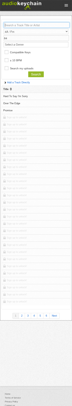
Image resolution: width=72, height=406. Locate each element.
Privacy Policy (11, 401)
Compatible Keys (20, 52)
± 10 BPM (16, 60)
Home (7, 394)
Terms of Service (13, 398)
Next (54, 315)
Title (6, 89)
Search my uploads (21, 68)
